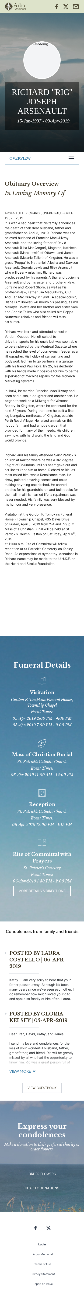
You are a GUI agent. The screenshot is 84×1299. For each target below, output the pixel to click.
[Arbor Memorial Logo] (16, 7)
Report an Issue (43, 1284)
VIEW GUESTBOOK (42, 1088)
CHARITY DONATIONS (42, 1188)
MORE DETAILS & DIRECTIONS (42, 891)
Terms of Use (42, 1264)
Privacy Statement (43, 1274)
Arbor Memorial (43, 1254)
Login (42, 1244)
